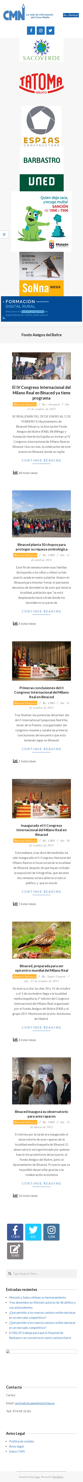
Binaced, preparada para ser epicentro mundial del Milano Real (41, 968)
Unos (37, 1476)
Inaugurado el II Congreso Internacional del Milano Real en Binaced (41, 830)
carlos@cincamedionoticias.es (35, 1403)
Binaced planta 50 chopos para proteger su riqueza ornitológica (41, 546)
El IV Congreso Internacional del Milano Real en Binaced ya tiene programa (41, 392)
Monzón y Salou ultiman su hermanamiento (37, 1297)
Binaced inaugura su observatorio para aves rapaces (41, 1113)
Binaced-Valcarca (24, 404)
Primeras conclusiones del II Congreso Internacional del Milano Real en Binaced (41, 692)
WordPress (58, 1476)
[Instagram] (41, 30)
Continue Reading (41, 460)
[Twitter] (50, 30)
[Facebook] (31, 30)
